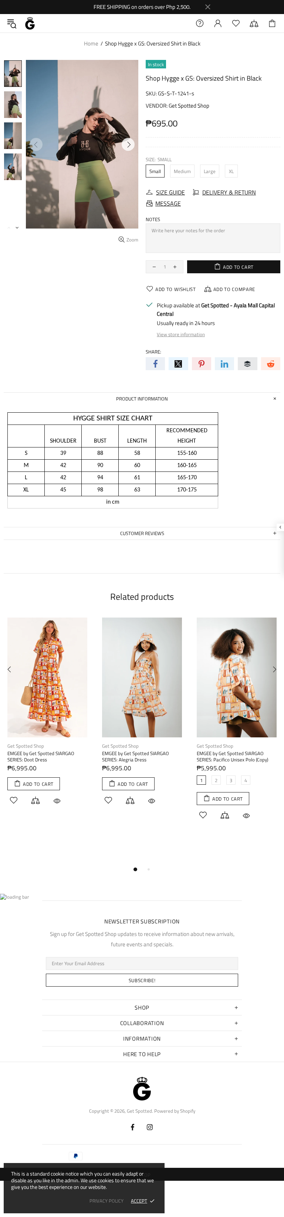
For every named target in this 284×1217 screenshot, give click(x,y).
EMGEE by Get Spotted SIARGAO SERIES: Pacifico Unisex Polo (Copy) (232, 756)
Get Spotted (30, 23)
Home (91, 43)
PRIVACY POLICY (106, 1201)
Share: (153, 352)
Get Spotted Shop (189, 105)
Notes (153, 219)
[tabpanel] (47, 719)
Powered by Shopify (174, 1111)
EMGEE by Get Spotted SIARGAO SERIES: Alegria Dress (135, 756)
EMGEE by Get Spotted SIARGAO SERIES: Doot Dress (40, 756)
